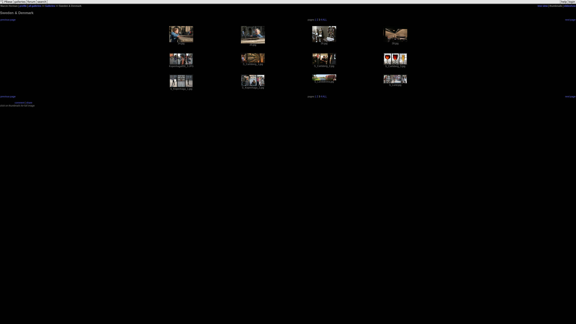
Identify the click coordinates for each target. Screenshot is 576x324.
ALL (324, 19)
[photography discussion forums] (31, 3)
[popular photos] (303, 3)
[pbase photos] (6, 3)
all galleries (34, 6)
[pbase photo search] (41, 3)
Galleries (50, 6)
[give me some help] (564, 3)
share (29, 102)
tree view (543, 6)
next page (570, 19)
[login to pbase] (572, 3)
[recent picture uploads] (20, 3)
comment (19, 102)
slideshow (570, 6)
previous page (8, 19)
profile (23, 6)
